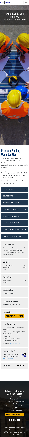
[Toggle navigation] (26, 2)
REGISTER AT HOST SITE (14, 316)
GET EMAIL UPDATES (15, 414)
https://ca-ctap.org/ (14, 343)
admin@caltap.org (8, 358)
